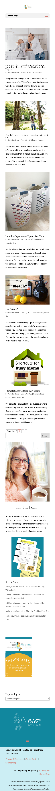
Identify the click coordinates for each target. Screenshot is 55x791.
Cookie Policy (31, 759)
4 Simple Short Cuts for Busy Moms (22, 391)
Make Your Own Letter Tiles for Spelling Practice (27, 611)
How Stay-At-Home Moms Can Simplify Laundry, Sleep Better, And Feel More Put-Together (26, 67)
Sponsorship (10, 762)
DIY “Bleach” (11, 310)
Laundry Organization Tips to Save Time (24, 236)
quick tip (20, 397)
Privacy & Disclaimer (14, 759)
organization (38, 72)
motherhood (10, 397)
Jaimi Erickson (13, 72)
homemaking (38, 239)
